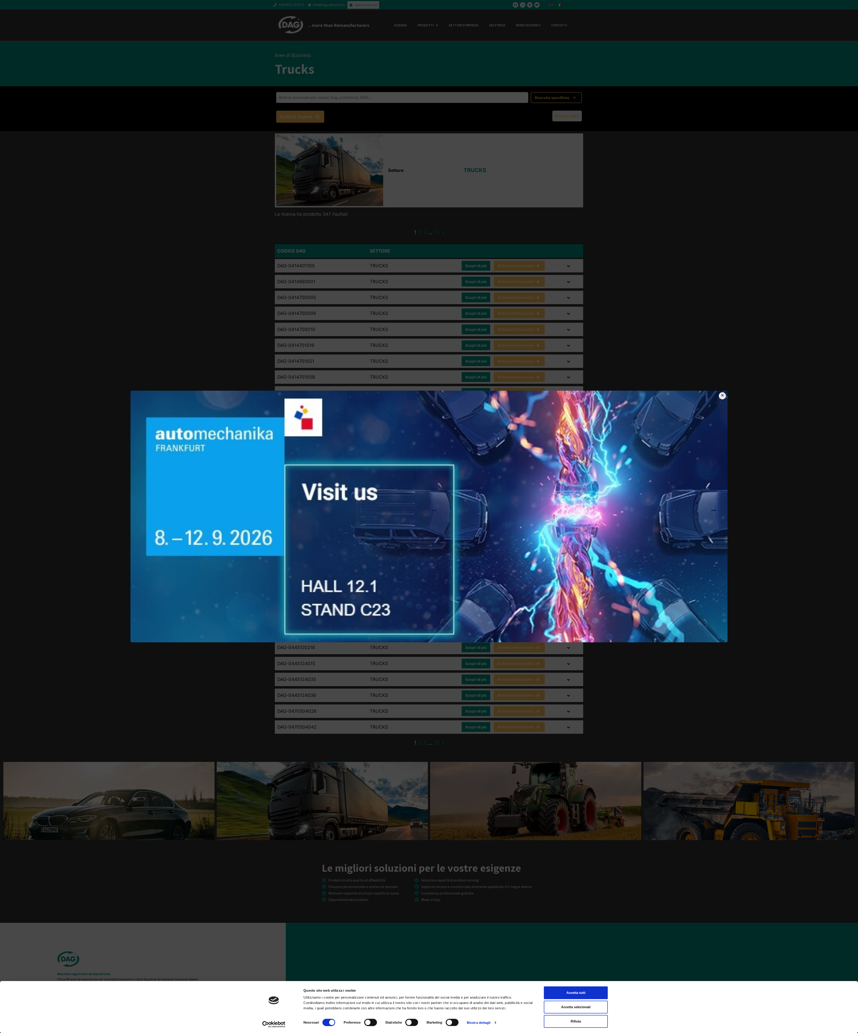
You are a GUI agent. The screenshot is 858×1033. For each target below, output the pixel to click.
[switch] (370, 1022)
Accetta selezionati (576, 1007)
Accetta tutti (575, 993)
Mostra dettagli (479, 1022)
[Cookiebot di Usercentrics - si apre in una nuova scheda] (273, 1024)
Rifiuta (576, 1021)
